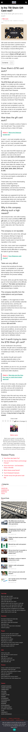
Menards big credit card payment (17, 544)
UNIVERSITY (4, 712)
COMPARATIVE (5, 490)
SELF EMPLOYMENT (6, 707)
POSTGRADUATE (5, 700)
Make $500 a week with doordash (9, 622)
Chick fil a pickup (5, 627)
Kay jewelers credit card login (8, 669)
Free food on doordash (7, 620)
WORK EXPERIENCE (6, 714)
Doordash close (5, 624)
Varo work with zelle (6, 661)
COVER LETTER (5, 695)
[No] (26, 726)
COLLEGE (3, 691)
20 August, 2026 (12, 582)
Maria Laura (5, 19)
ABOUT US (3, 718)
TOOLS (3, 493)
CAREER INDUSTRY (6, 688)
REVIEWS (3, 703)
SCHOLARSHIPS (5, 705)
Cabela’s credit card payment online (16, 566)
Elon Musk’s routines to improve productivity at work (17, 559)
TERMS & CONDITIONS (14, 718)
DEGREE (3, 696)
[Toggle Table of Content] (10, 62)
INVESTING (4, 492)
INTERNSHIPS (4, 698)
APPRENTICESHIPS (6, 686)
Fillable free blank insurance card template (17, 538)
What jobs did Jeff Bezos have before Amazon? (12, 514)
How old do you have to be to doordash (11, 626)
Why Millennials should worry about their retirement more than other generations (17, 522)
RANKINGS (4, 702)
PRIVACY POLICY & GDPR (7, 720)
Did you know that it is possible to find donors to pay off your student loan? (18, 551)
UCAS (2, 710)
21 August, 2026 (12, 534)
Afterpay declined (5, 674)
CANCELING (4, 488)
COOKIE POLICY (20, 720)
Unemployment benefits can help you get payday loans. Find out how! (17, 530)
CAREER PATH (5, 689)
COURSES (3, 693)
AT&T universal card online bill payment (17, 572)
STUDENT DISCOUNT (6, 709)
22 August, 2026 (6, 516)
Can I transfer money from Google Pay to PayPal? (18, 579)
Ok (14, 729)
